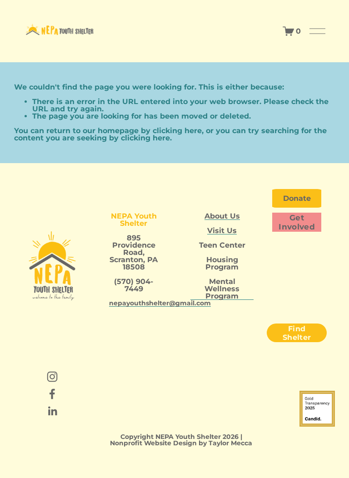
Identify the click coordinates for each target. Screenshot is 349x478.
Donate (297, 198)
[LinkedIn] (52, 411)
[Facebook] (52, 393)
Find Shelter (297, 333)
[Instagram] (52, 376)
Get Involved (297, 222)
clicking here (177, 130)
